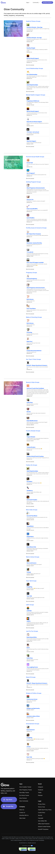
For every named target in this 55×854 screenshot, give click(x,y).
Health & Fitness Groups (33, 21)
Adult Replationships (32, 85)
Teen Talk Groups (31, 581)
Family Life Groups (31, 465)
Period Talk (30, 162)
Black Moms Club (31, 547)
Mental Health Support (33, 58)
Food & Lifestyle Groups (33, 430)
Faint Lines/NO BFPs (32, 208)
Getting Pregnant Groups (33, 182)
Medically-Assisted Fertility (34, 243)
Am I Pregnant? (31, 173)
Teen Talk (29, 596)
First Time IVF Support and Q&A (35, 262)
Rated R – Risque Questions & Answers (37, 365)
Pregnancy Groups (31, 272)
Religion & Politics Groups (33, 693)
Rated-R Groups (30, 677)
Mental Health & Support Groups (35, 95)
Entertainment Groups (32, 723)
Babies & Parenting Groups (34, 317)
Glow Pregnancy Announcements (36, 188)
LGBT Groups (30, 604)
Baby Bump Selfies (32, 637)
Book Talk (29, 757)
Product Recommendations (34, 350)
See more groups (30, 65)
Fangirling (29, 587)
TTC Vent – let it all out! (33, 132)
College (29, 572)
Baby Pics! (29, 341)
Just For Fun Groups (32, 631)
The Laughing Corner (32, 667)
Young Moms (30, 526)
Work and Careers (31, 563)
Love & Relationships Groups (34, 68)
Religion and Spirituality (33, 708)
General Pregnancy (32, 278)
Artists (29, 746)
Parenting (29, 332)
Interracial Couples (32, 499)
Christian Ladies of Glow (33, 716)
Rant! (28, 647)
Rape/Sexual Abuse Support (34, 121)
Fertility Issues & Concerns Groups (36, 228)
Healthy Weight (31, 48)
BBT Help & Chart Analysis (34, 234)
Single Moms (30, 536)
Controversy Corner (32, 699)
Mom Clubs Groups (31, 509)
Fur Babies (29, 481)
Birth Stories (30, 299)
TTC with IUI (30, 252)
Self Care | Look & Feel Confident (35, 388)
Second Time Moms (32, 515)
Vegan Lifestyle (31, 436)
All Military (30, 490)
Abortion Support (31, 141)
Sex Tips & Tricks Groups (33, 359)
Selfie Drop (30, 402)
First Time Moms (31, 308)
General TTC (30, 199)
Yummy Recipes (31, 447)
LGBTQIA (29, 610)
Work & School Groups (32, 557)
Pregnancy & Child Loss (33, 101)
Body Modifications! (32, 420)
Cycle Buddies (30, 217)
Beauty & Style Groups (32, 382)
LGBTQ (28, 621)
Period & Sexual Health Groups (35, 156)
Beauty (29, 411)
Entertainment (31, 729)
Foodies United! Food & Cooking (35, 456)
